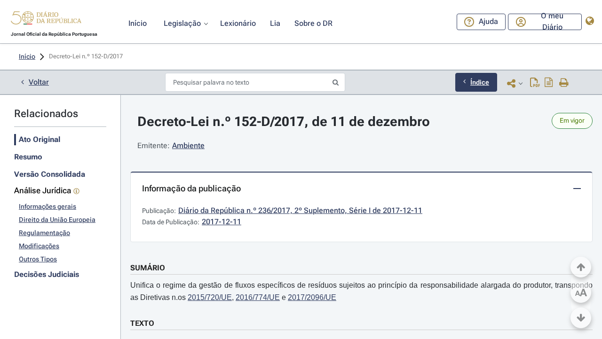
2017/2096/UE (312, 297)
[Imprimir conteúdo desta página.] (564, 83)
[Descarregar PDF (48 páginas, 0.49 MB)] (535, 83)
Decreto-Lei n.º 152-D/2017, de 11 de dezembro (283, 121)
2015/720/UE (210, 297)
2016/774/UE (258, 297)
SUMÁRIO (147, 267)
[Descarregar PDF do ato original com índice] (549, 83)
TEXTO (142, 323)
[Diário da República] (46, 20)
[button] (46, 19)
